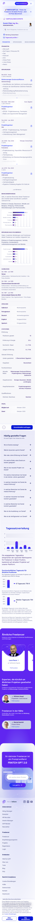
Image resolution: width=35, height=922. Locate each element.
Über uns (5, 862)
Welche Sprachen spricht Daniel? (14, 450)
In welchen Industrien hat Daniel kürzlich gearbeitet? (14, 498)
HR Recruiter (6, 817)
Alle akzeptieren (25, 918)
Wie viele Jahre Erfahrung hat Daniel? (16, 455)
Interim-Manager (7, 820)
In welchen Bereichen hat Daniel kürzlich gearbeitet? (14, 505)
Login (4, 849)
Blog (3, 868)
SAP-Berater (6, 823)
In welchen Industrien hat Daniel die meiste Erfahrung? (15, 483)
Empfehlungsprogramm (9, 840)
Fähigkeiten (6, 42)
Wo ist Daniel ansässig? (11, 445)
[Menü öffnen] (31, 3)
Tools (4, 865)
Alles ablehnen (9, 918)
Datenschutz (6, 887)
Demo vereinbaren (21, 3)
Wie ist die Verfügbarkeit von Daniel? (15, 516)
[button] (11, 38)
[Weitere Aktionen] (3, 427)
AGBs (4, 884)
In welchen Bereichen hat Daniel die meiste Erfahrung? (15, 490)
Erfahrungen (17, 42)
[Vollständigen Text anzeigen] (17, 98)
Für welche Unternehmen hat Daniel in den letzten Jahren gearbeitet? (15, 476)
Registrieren (6, 846)
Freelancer (5, 836)
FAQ (3, 871)
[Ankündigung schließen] (31, 11)
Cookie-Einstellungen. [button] (10, 914)
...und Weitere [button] (16, 189)
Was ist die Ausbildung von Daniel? (15, 511)
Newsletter (5, 827)
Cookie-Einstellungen (9, 881)
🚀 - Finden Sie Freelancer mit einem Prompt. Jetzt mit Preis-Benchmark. (15, 12)
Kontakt (4, 891)
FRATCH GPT (6, 859)
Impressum (6, 894)
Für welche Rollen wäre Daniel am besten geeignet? (14, 461)
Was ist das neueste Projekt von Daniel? (14, 469)
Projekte (5, 843)
